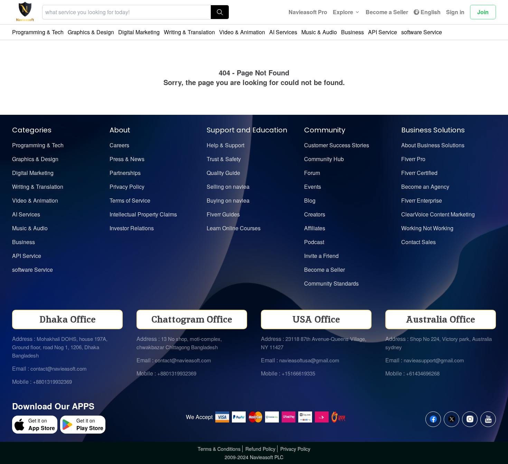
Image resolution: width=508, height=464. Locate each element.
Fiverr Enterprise (421, 200)
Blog (310, 200)
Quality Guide (223, 173)
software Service (421, 32)
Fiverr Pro (413, 159)
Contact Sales (418, 242)
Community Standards (331, 283)
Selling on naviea (228, 187)
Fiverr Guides (223, 214)
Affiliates (314, 228)
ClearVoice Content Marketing (438, 214)
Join (483, 12)
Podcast (314, 242)
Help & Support (225, 145)
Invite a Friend (321, 256)
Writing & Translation (189, 32)
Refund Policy (260, 448)
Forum (312, 173)
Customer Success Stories (336, 145)
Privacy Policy (127, 187)
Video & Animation (242, 32)
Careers (119, 145)
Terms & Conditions (219, 448)
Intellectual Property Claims (143, 214)
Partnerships (125, 173)
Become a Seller (387, 12)
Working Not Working (427, 228)
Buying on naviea (228, 200)
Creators (314, 214)
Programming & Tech (38, 32)
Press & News (127, 159)
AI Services (283, 32)
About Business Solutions (432, 145)
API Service (382, 32)
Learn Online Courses (234, 228)
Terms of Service (130, 200)
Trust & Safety (224, 159)
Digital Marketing (139, 32)
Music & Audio (319, 32)
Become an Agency (425, 187)
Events (312, 187)
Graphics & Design (91, 32)
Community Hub (324, 159)
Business (352, 32)
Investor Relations (132, 228)
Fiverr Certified (419, 173)
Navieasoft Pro (308, 12)
